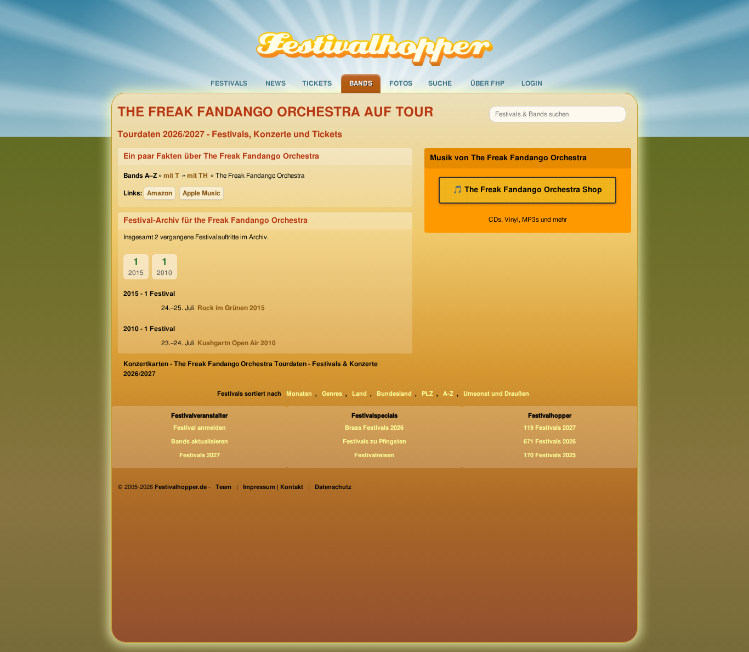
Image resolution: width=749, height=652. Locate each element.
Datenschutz (333, 487)
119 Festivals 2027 (550, 428)
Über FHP (487, 83)
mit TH (197, 175)
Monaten (299, 394)
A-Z (448, 394)
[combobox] (557, 114)
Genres (332, 394)
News (275, 83)
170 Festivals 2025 (550, 455)
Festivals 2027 (199, 455)
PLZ (427, 394)
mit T (171, 175)
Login (531, 83)
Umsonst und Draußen (496, 394)
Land (359, 394)
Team (223, 487)
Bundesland (394, 394)
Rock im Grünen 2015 (231, 308)
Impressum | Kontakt (273, 487)
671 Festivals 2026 (550, 442)
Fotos (400, 83)
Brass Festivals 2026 (374, 428)
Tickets (317, 83)
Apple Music (201, 193)
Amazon (159, 193)
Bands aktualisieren (199, 442)
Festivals (229, 83)
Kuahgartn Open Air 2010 (236, 343)
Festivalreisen (374, 455)
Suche (440, 83)
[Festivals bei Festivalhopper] (374, 36)
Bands (360, 83)
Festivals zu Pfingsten (374, 442)
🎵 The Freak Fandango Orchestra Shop (527, 190)
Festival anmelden (199, 428)
